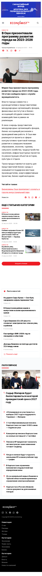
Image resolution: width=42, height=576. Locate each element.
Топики (4, 534)
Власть (4, 559)
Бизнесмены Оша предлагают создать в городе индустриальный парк (21, 190)
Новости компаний (9, 565)
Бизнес (4, 550)
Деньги (4, 557)
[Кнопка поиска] (37, 23)
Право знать (6, 544)
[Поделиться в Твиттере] (7, 50)
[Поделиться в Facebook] (3, 50)
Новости (5, 30)
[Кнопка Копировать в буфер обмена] (18, 50)
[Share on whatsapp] (11, 50)
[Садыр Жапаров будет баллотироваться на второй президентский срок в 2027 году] (21, 379)
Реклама (5, 528)
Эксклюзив (6, 541)
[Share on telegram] (15, 50)
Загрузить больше (21, 263)
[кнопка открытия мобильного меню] (3, 23)
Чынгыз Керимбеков (8, 47)
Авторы (4, 531)
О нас (4, 525)
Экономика (6, 547)
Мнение (5, 562)
